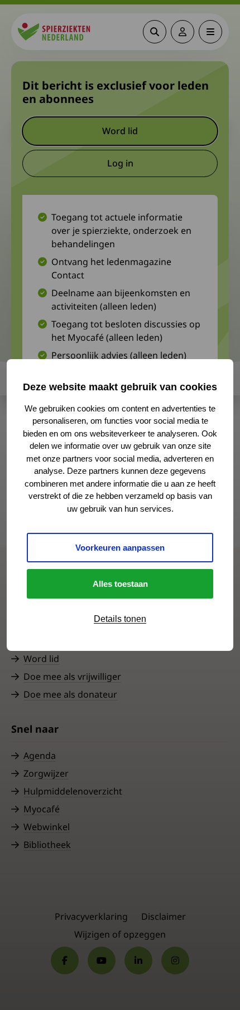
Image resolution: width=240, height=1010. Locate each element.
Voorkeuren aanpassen (120, 547)
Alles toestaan (120, 584)
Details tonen (120, 619)
